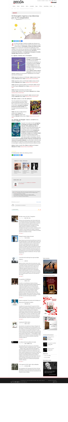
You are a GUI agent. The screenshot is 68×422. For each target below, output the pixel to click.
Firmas (14, 6)
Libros (27, 6)
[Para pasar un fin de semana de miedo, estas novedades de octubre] (34, 166)
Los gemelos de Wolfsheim (25, 279)
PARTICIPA (47, 0)
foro (16, 192)
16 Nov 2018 (13, 19)
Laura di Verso (27, 323)
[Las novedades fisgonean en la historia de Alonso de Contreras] (17, 166)
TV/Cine (40, 6)
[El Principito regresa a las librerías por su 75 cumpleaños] (26, 31)
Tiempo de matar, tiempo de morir (26, 236)
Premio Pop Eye (54, 380)
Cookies (37, 380)
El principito (25, 19)
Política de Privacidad (33, 380)
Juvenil (18, 8)
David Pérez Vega (27, 218)
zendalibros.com (18, 19)
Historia (22, 6)
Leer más (20, 233)
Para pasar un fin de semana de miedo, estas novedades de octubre (34, 172)
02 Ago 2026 (49, 340)
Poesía (18, 6)
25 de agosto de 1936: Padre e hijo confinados (29, 364)
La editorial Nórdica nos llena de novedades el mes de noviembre (26, 172)
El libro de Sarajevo (51, 348)
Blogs (36, 6)
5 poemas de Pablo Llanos (24, 322)
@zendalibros (34, 182)
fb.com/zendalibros (21, 183)
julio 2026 (46, 357)
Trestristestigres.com (23, 380)
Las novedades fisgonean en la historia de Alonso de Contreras (17, 172)
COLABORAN (39, 0)
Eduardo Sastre (27, 280)
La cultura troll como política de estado (27, 342)
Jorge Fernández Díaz (28, 343)
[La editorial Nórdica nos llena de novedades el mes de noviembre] (26, 166)
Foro (50, 6)
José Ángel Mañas (27, 366)
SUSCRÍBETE (43, 0)
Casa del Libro (35, 78)
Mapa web (43, 380)
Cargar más (26, 376)
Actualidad (32, 6)
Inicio (12, 8)
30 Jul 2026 (49, 345)
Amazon (27, 78)
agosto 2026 (46, 355)
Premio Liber (50, 380)
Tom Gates (28, 19)
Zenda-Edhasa (46, 6)
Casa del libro (30, 146)
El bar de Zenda (50, 339)
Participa (40, 380)
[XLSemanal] (53, 2)
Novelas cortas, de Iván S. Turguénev (27, 216)
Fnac (30, 78)
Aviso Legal (28, 380)
